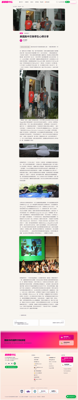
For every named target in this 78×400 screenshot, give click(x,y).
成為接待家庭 (36, 377)
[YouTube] (9, 363)
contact (50, 363)
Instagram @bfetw (67, 368)
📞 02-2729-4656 (62, 1)
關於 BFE (21, 2)
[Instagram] (6, 363)
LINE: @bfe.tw (52, 359)
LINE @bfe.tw (72, 396)
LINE (68, 1)
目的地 (31, 2)
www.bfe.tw (51, 365)
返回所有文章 (23, 315)
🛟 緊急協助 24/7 (52, 357)
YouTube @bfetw (67, 371)
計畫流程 (26, 2)
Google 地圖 (51, 368)
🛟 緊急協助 (47, 2)
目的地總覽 (36, 359)
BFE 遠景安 (15, 6)
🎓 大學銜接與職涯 (37, 371)
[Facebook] (12, 363)
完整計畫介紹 (36, 357)
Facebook (66, 373)
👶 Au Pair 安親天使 (38, 373)
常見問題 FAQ (36, 361)
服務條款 (43, 396)
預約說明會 (73, 2)
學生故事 (41, 2)
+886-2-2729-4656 (52, 361)
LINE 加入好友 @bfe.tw (12, 367)
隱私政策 (38, 396)
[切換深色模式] (57, 2)
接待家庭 (37, 2)
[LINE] (15, 363)
